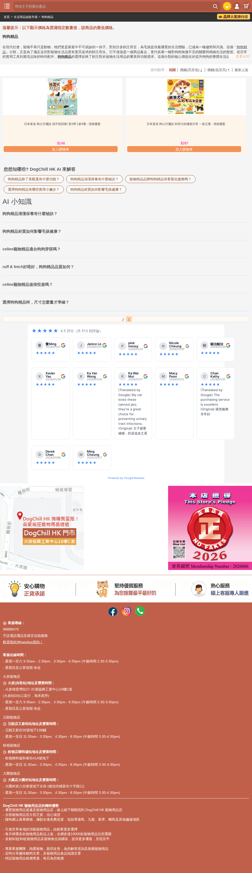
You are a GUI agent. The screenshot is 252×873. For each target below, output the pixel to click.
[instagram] (127, 615)
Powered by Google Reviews (126, 478)
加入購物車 (60, 149)
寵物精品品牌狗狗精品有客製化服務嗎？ (160, 179)
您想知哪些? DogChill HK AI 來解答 (40, 169)
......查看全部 (240, 56)
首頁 (7, 17)
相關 (172, 70)
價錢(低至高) (218, 70)
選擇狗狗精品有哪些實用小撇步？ (34, 189)
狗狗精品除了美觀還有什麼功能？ (34, 179)
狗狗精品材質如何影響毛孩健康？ (96, 189)
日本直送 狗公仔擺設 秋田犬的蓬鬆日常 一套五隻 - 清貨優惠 (186, 124)
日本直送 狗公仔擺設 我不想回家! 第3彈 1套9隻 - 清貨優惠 (62, 124)
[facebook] (112, 615)
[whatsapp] (140, 615)
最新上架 (241, 70)
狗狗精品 (47, 17)
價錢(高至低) (191, 70)
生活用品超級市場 (25, 17)
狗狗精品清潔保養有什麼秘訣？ (94, 179)
